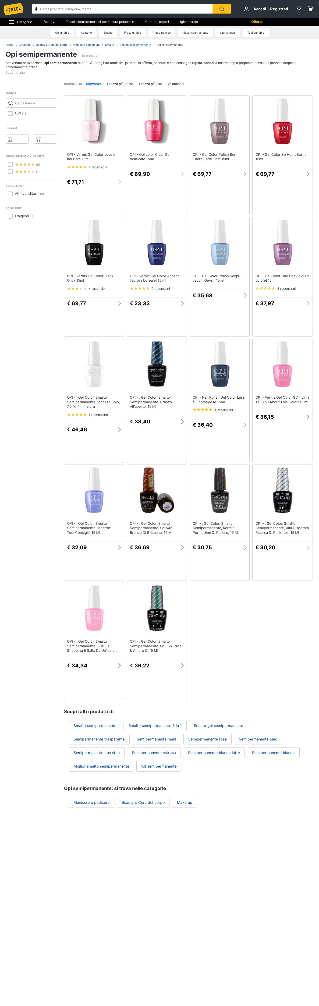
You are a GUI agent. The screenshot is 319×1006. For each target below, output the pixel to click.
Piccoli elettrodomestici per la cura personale (100, 22)
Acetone (86, 32)
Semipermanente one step (97, 752)
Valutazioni (176, 84)
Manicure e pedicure (86, 44)
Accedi (259, 9)
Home (9, 44)
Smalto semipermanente (135, 44)
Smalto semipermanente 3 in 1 (155, 725)
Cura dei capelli (157, 22)
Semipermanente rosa (207, 739)
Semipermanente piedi (258, 739)
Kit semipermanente (195, 32)
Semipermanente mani (156, 739)
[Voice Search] (36, 9)
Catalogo (25, 44)
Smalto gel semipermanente (218, 725)
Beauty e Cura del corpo (51, 44)
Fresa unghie (132, 32)
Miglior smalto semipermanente (101, 766)
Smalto (108, 32)
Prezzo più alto (150, 84)
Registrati (279, 9)
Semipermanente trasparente (99, 739)
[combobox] (122, 9)
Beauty (49, 22)
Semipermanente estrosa (154, 752)
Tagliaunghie (255, 32)
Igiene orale (189, 22)
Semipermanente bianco (273, 752)
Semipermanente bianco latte (214, 752)
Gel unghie (62, 32)
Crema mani (228, 32)
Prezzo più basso (120, 84)
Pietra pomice (162, 32)
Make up (184, 802)
